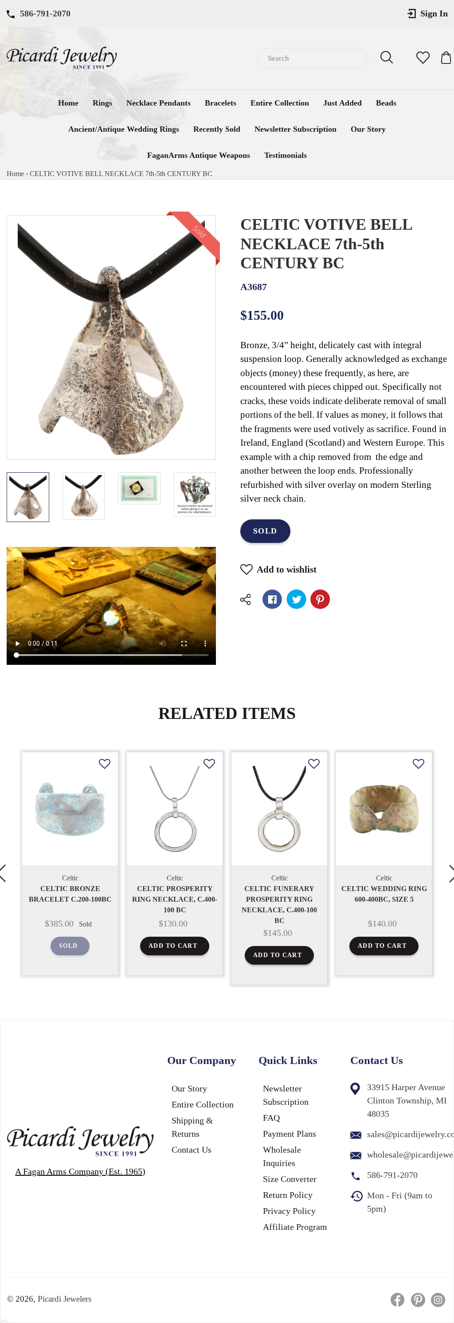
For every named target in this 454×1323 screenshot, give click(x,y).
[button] (104, 771)
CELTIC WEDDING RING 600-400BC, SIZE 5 (384, 894)
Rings (102, 102)
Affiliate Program (295, 1227)
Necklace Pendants (158, 102)
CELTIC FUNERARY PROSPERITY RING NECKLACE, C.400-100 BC (279, 904)
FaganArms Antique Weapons (198, 155)
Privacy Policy (289, 1211)
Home (68, 102)
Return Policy (288, 1195)
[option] (70, 864)
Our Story (368, 129)
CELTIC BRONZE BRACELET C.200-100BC (70, 894)
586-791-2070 (45, 13)
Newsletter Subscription (295, 129)
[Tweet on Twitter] (296, 599)
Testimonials (285, 155)
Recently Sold (216, 129)
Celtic (70, 878)
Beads (386, 102)
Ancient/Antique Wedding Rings (123, 129)
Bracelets (220, 102)
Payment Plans (289, 1133)
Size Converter (290, 1179)
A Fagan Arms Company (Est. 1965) (80, 1171)
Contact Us (191, 1149)
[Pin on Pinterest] (320, 599)
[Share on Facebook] (272, 599)
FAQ (271, 1118)
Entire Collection (279, 102)
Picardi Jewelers (64, 1298)
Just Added (342, 102)
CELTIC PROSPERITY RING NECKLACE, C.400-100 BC (174, 899)
